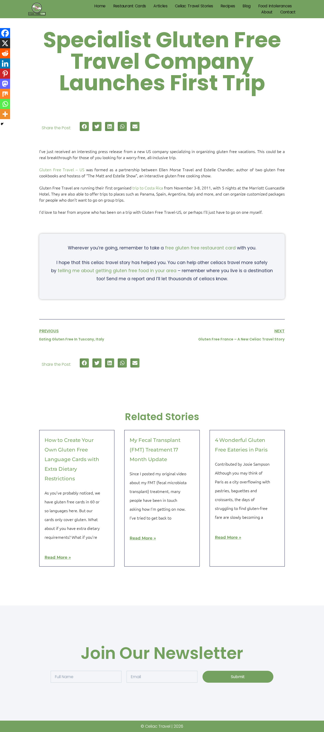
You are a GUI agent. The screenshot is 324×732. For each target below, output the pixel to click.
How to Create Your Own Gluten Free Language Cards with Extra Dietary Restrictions (72, 459)
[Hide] (2, 124)
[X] (5, 43)
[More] (5, 114)
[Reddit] (5, 53)
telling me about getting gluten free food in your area (117, 271)
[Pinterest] (5, 74)
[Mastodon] (5, 84)
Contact (288, 12)
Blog (246, 6)
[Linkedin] (5, 63)
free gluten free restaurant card (200, 248)
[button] (84, 126)
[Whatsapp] (5, 104)
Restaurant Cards (129, 6)
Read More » (58, 557)
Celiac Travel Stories (194, 6)
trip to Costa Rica (147, 187)
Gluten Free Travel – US (61, 169)
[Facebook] (5, 33)
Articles (160, 6)
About (267, 12)
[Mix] (5, 94)
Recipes (227, 6)
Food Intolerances (275, 6)
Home (99, 6)
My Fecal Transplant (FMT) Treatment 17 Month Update (155, 449)
